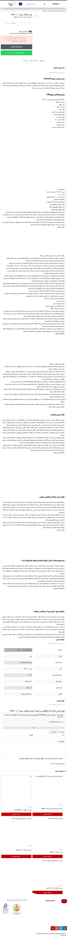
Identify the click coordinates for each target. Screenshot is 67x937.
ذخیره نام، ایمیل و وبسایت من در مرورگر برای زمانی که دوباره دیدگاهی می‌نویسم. (41, 759)
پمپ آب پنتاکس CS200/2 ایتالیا (23, 850)
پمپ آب (24, 17)
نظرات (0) (25, 61)
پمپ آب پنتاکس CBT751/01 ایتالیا (22, 810)
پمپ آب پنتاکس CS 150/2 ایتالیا (55, 888)
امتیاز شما (61, 732)
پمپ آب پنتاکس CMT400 (56, 852)
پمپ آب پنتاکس (17, 17)
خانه (65, 11)
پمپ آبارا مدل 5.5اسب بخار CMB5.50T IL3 (52, 809)
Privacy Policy (9, 715)
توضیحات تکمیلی (33, 61)
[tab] (41, 60)
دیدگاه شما (60, 742)
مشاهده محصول (58, 776)
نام (63, 735)
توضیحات (41, 61)
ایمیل (31, 735)
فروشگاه (61, 11)
